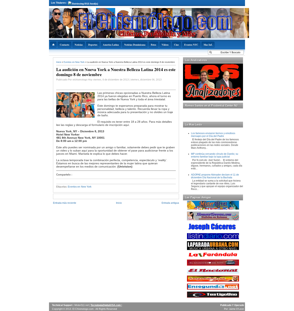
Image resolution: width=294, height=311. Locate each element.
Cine (176, 44)
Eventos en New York (74, 62)
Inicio (59, 62)
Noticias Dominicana (134, 44)
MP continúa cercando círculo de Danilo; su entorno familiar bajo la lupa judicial (214, 155)
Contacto (64, 44)
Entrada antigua (170, 203)
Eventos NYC (191, 44)
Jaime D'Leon (236, 309)
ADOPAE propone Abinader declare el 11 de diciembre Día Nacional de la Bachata (215, 176)
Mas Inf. (208, 44)
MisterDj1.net (81, 305)
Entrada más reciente (64, 203)
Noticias (79, 44)
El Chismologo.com (82, 13)
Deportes (92, 44)
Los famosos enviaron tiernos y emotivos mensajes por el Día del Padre (213, 134)
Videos (165, 44)
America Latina (111, 44)
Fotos (153, 44)
